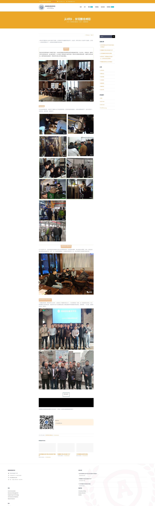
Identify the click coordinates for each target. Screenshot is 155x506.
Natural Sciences (11, 498)
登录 (101, 98)
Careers (80, 494)
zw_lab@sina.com (13, 477)
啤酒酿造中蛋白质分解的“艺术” (66, 447)
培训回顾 (47, 435)
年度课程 (102, 80)
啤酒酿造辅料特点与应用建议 (106, 61)
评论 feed (102, 104)
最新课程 (102, 83)
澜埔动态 (51, 435)
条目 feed (102, 101)
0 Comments (56, 435)
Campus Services (81, 493)
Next (92, 35)
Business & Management (13, 493)
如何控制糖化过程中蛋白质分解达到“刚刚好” (47, 447)
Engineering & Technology (13, 494)
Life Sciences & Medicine (13, 496)
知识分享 (102, 89)
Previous (88, 35)
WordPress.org (103, 107)
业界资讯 (102, 70)
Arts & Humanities (12, 491)
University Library (82, 491)
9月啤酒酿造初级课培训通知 (85, 447)
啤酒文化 (102, 73)
